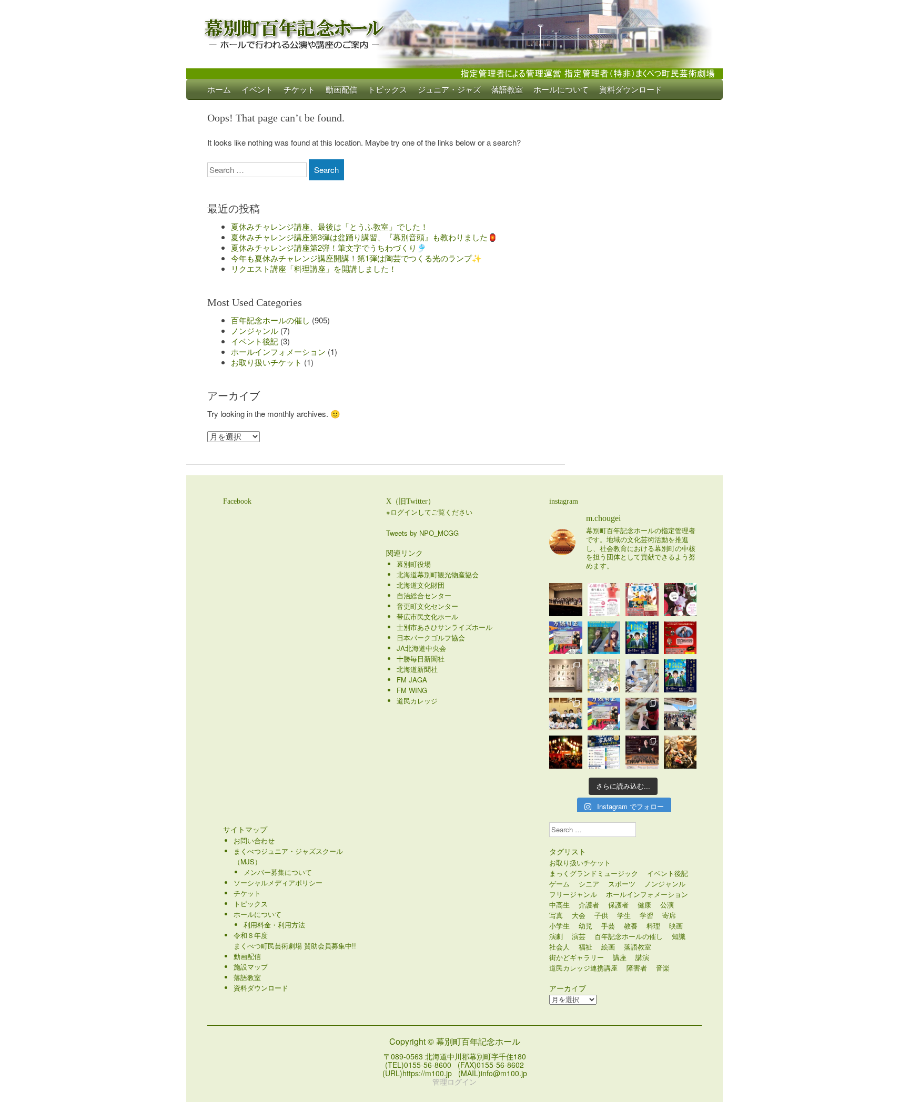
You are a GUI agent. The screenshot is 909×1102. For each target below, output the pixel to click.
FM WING (412, 690)
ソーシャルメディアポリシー (278, 882)
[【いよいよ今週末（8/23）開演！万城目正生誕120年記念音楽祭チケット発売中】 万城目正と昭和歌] (565, 638)
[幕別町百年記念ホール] (454, 31)
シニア (589, 884)
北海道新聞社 (417, 669)
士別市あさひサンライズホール (444, 627)
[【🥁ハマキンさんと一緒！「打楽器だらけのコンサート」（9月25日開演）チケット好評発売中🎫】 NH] (604, 675)
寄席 (669, 915)
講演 (642, 957)
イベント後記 (254, 340)
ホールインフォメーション (278, 351)
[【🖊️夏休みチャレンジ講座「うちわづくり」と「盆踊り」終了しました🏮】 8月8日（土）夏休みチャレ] (565, 714)
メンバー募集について (278, 872)
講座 (620, 957)
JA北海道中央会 (421, 648)
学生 (624, 915)
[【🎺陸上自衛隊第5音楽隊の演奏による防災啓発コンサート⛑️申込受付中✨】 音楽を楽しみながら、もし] (565, 599)
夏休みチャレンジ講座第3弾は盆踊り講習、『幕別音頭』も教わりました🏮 (364, 236)
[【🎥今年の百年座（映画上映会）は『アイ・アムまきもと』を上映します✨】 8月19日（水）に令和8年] (680, 675)
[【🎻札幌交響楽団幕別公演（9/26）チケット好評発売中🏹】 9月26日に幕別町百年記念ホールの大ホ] (642, 752)
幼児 (585, 926)
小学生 (559, 926)
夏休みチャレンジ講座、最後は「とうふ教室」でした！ (329, 226)
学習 (646, 915)
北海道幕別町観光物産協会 (438, 574)
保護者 (618, 905)
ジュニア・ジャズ (449, 89)
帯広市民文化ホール (427, 616)
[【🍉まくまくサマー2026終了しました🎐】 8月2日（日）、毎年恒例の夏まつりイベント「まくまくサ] (680, 714)
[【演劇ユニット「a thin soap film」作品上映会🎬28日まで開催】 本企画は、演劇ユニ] (680, 599)
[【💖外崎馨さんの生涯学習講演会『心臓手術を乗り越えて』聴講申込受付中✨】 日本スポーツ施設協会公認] (604, 599)
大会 (578, 915)
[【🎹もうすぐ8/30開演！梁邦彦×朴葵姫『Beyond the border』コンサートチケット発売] (604, 638)
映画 (676, 926)
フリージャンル (573, 894)
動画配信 (341, 89)
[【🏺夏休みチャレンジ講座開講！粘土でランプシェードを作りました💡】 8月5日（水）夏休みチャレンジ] (642, 714)
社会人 (559, 947)
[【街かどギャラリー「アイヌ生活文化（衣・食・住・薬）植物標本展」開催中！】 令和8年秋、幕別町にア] (565, 675)
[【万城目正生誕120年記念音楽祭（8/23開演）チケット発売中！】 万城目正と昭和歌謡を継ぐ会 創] (604, 714)
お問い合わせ (254, 840)
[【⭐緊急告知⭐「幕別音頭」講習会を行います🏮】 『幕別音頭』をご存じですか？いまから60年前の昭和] (565, 752)
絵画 (608, 947)
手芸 (608, 926)
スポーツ (621, 884)
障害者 (637, 968)
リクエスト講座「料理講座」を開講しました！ (314, 268)
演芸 (578, 936)
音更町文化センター (427, 606)
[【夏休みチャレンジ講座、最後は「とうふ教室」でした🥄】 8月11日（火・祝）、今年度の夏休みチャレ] (642, 675)
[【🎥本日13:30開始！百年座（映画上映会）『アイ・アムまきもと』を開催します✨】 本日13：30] (642, 638)
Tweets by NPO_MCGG (422, 533)
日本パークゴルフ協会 (431, 637)
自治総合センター (424, 595)
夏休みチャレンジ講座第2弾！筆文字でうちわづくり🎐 (329, 247)
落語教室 (507, 89)
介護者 (589, 905)
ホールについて (561, 89)
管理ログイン (454, 1081)
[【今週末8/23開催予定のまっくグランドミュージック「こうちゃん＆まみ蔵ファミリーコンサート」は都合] (680, 638)
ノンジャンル (254, 330)
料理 (653, 926)
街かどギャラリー (576, 957)
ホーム (219, 89)
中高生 (559, 905)
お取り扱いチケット (266, 362)
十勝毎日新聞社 (421, 659)
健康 (644, 905)
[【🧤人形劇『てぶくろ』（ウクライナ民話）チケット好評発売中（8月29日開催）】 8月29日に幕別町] (642, 599)
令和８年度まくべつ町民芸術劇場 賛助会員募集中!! (295, 940)
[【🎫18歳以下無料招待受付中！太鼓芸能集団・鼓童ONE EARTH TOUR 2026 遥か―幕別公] (680, 752)
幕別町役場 (414, 564)
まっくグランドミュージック (593, 873)
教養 (631, 926)
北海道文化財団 (421, 585)
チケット (299, 89)
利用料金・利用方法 (274, 925)
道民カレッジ (417, 701)
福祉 (585, 947)
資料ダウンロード (630, 89)
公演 (667, 905)
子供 (601, 915)
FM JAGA (412, 680)
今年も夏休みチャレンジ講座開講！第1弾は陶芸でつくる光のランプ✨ (356, 257)
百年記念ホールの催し (270, 319)
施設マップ (251, 967)
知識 (678, 936)
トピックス (387, 89)
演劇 (556, 936)
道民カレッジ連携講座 (583, 968)
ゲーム (559, 884)
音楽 (663, 968)
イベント (257, 89)
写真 (556, 915)
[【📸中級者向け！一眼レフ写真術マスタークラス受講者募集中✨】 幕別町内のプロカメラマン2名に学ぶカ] (604, 752)
